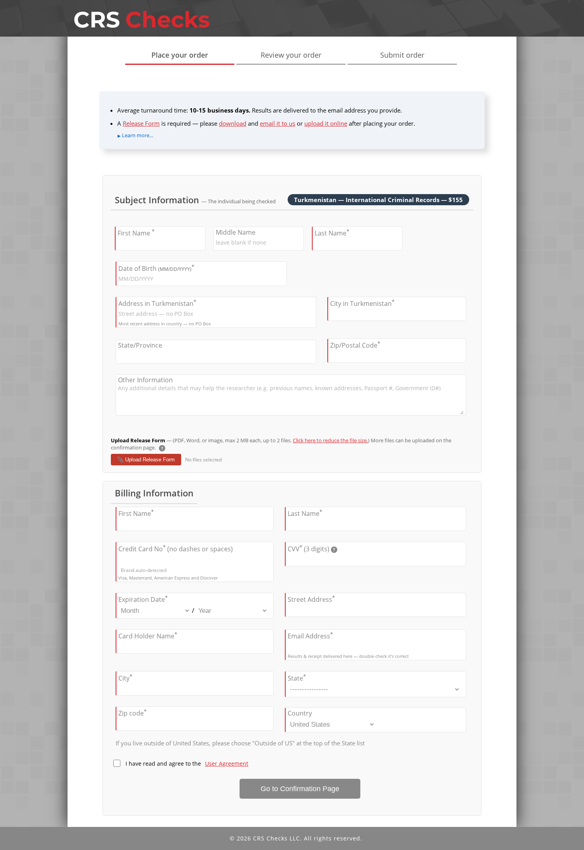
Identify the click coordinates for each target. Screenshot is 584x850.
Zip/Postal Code (355, 345)
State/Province (140, 345)
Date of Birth (156, 267)
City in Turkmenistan (362, 303)
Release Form (141, 123)
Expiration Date (143, 599)
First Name (136, 232)
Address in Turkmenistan (157, 303)
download (232, 123)
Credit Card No (175, 548)
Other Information (145, 379)
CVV (311, 548)
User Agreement (226, 763)
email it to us (277, 123)
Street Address (311, 599)
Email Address (310, 635)
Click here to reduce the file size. (330, 440)
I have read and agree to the (187, 763)
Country (300, 713)
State (297, 677)
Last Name (332, 232)
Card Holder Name (147, 635)
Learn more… (137, 135)
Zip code (132, 713)
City (125, 677)
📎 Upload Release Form (146, 460)
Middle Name (235, 232)
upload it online (325, 123)
